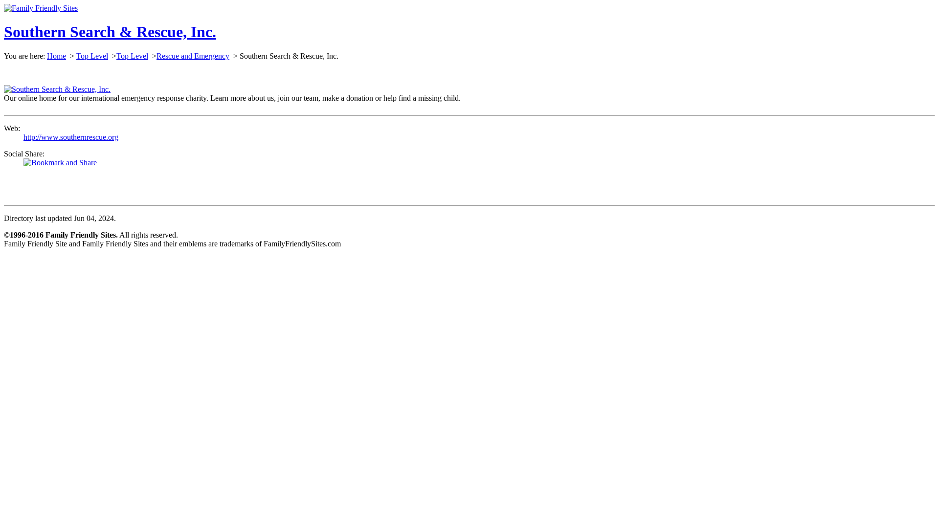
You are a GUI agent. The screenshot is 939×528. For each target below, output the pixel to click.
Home (56, 56)
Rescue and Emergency (192, 56)
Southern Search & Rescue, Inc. (110, 32)
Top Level (92, 56)
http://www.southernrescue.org (70, 137)
